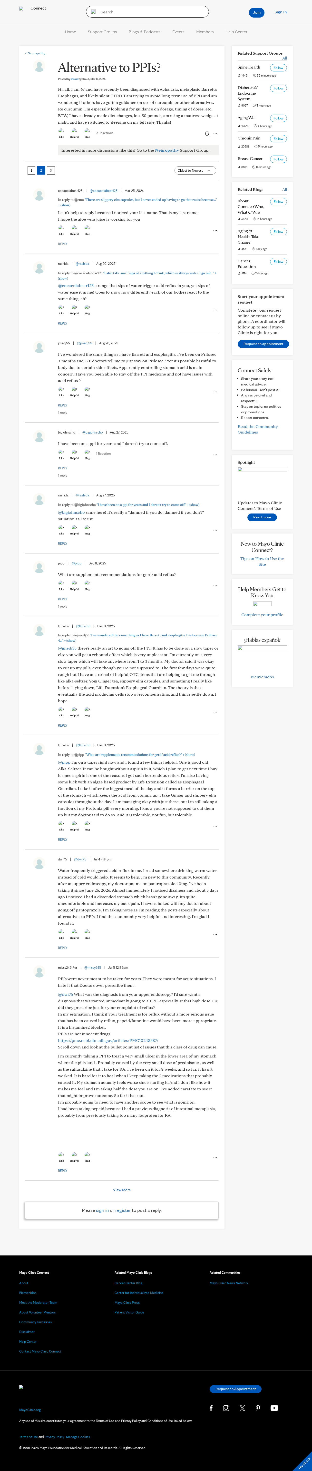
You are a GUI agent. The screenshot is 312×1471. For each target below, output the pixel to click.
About (23, 1283)
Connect (37, 7)
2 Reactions (104, 133)
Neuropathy (35, 53)
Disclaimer (27, 1332)
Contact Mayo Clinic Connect (40, 1351)
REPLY (62, 244)
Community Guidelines (35, 1322)
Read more (262, 517)
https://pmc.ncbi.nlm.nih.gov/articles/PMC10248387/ (108, 1040)
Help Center (236, 31)
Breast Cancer (250, 158)
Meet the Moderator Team (38, 1302)
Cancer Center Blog (128, 1283)
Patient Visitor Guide (129, 1312)
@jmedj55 (84, 343)
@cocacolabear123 (103, 191)
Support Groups (102, 31)
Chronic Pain (249, 137)
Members (205, 31)
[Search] (91, 12)
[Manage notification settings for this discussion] (206, 134)
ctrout (80, 79)
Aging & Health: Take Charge (248, 236)
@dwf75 (80, 859)
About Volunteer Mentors (37, 1312)
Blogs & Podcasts (145, 31)
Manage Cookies (78, 1437)
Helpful (74, 136)
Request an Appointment (235, 1388)
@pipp (76, 563)
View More (122, 1189)
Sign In (280, 11)
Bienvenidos (262, 676)
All (284, 57)
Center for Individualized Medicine (139, 1293)
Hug (87, 136)
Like (61, 136)
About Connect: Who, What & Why (251, 206)
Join (257, 12)
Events (178, 31)
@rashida (82, 264)
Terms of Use (28, 1437)
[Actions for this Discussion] (215, 134)
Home (70, 31)
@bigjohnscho (92, 432)
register (123, 1210)
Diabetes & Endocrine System (248, 93)
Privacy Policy (54, 1437)
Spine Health (249, 66)
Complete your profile (262, 614)
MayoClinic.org (30, 1410)
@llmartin (83, 626)
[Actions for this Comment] (215, 230)
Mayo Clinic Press (127, 1302)
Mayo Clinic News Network (229, 1283)
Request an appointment (263, 343)
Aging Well (247, 117)
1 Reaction (103, 453)
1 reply (62, 413)
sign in (102, 1210)
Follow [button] (278, 68)
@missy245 (92, 967)
